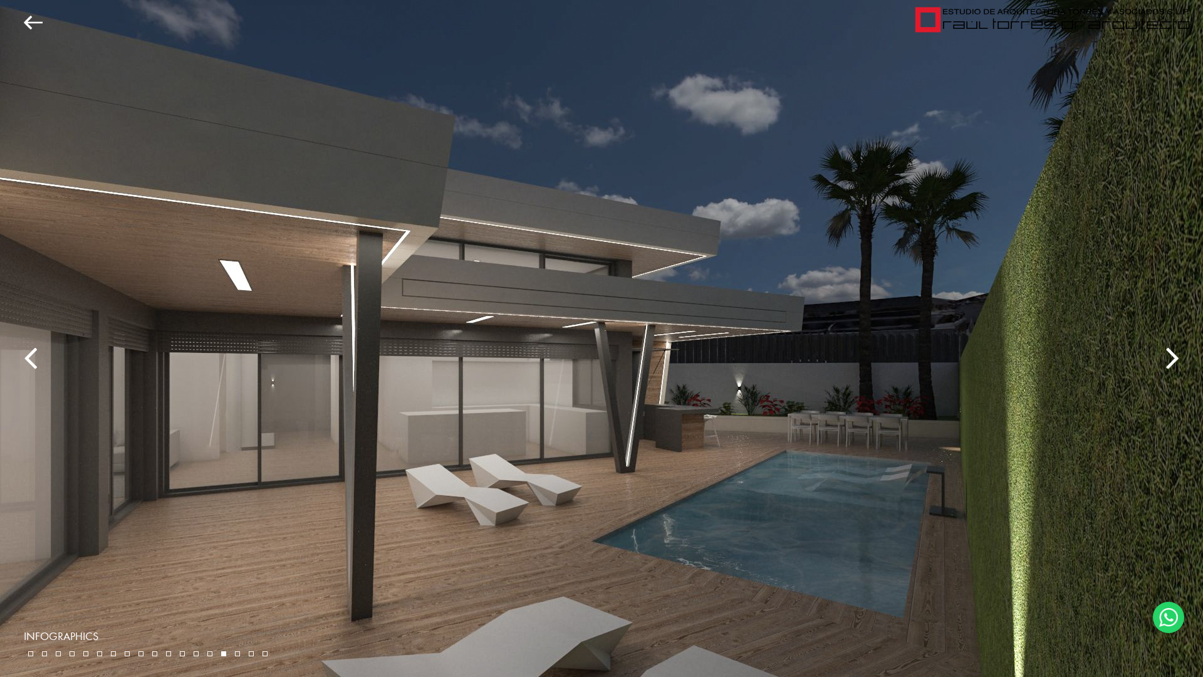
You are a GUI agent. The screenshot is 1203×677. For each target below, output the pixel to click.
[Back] (21, 22)
